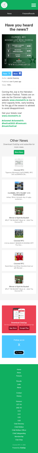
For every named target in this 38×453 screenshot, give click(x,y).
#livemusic (21, 123)
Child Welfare (19, 427)
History (19, 396)
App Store (13, 328)
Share (16, 74)
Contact (19, 393)
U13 (19, 411)
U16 (19, 417)
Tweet (5, 74)
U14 (19, 414)
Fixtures (19, 376)
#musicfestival (9, 125)
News (9, 13)
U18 (19, 420)
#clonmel (6, 120)
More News (19, 152)
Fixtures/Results (28, 13)
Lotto (19, 384)
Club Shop (19, 440)
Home (19, 369)
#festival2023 (8, 123)
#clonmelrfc (18, 120)
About (19, 387)
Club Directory (19, 424)
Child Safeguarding (19, 433)
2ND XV (19, 408)
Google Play (24, 328)
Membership (19, 436)
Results (19, 381)
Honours (19, 401)
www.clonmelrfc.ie (19, 99)
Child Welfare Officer (19, 430)
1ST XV (19, 404)
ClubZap (23, 448)
